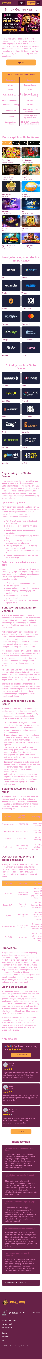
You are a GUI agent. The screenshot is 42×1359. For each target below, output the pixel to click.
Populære (5, 143)
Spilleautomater (33, 143)
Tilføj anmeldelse (21, 1055)
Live (13, 143)
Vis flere (21, 1131)
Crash (21, 143)
